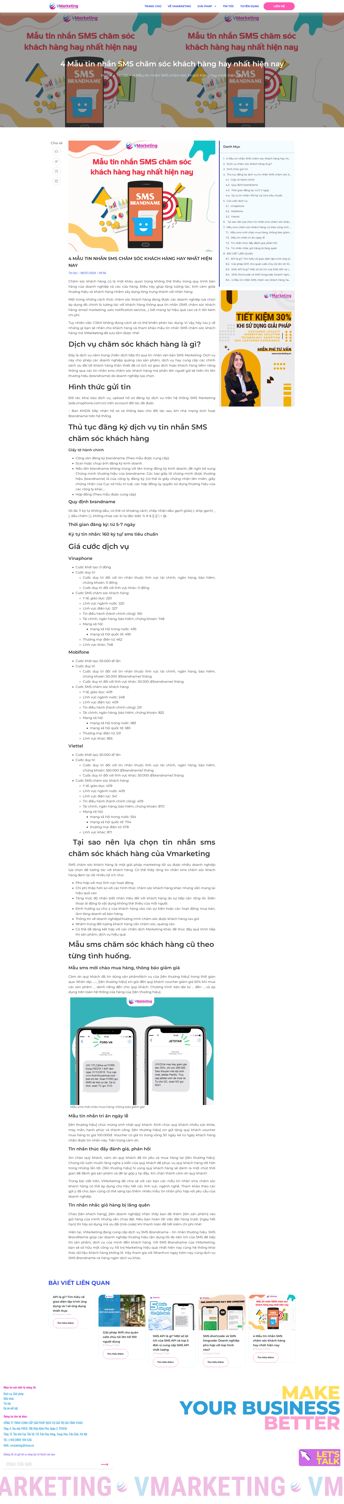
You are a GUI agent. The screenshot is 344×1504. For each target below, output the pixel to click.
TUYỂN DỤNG (249, 6)
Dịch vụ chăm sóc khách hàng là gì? (249, 164)
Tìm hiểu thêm (65, 1323)
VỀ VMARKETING (179, 6)
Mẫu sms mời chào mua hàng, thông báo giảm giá (260, 232)
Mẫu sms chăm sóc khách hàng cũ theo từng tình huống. (258, 227)
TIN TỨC (228, 6)
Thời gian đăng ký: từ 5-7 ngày (250, 190)
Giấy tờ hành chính (242, 179)
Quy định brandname (244, 184)
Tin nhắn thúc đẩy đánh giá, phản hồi (254, 243)
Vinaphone (237, 206)
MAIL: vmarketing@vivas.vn (19, 1445)
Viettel (235, 216)
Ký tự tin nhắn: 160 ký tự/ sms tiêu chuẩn (256, 195)
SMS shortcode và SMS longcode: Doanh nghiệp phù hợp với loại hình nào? (261, 274)
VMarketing (93, 333)
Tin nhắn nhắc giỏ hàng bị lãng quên (254, 248)
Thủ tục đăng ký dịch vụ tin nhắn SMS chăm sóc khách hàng (259, 174)
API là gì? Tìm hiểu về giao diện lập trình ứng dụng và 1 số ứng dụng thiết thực (261, 258)
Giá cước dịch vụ (237, 200)
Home (106, 75)
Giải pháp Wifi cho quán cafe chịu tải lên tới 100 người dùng (261, 264)
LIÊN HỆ (279, 6)
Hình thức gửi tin (237, 169)
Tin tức (122, 75)
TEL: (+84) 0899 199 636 (18, 1439)
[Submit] (104, 1464)
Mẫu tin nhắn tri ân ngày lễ (248, 237)
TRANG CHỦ (153, 6)
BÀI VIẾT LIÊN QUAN (240, 253)
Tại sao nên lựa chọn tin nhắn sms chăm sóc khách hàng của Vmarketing (259, 221)
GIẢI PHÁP (204, 6)
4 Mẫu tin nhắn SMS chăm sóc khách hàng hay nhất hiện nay (258, 158)
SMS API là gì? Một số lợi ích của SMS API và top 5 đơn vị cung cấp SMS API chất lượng (261, 269)
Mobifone (237, 211)
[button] (57, 151)
